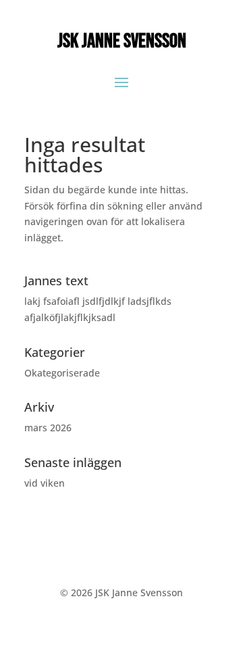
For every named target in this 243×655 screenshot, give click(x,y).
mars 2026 (48, 427)
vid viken (44, 483)
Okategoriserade (62, 372)
